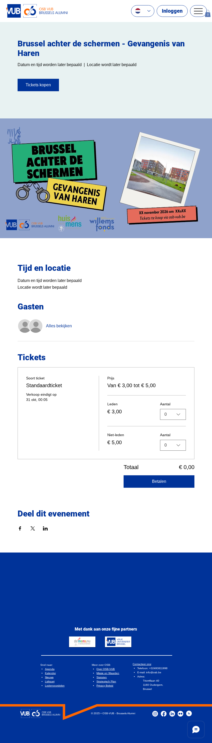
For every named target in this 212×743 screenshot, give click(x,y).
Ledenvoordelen (55, 685)
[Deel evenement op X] (32, 528)
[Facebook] (163, 714)
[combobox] (173, 414)
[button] (208, 13)
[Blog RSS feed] (189, 714)
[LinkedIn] (172, 714)
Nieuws (49, 677)
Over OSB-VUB (105, 669)
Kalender (50, 673)
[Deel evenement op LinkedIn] (45, 528)
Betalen (159, 481)
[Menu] (198, 11)
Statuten (101, 677)
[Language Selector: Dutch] (142, 11)
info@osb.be (153, 672)
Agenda (50, 669)
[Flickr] (180, 714)
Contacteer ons (142, 664)
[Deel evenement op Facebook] (20, 528)
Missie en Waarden (107, 673)
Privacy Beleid (104, 685)
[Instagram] (155, 714)
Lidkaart (50, 681)
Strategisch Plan (106, 681)
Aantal (165, 404)
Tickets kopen (38, 85)
